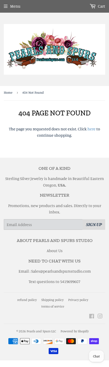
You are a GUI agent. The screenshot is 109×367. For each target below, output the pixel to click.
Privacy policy (78, 300)
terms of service (52, 306)
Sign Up (94, 224)
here (91, 128)
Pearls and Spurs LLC (41, 331)
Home (8, 92)
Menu (15, 6)
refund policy (27, 300)
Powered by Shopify (75, 331)
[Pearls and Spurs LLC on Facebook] (91, 316)
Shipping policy (52, 300)
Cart (101, 6)
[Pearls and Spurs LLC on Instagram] (100, 316)
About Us (55, 250)
